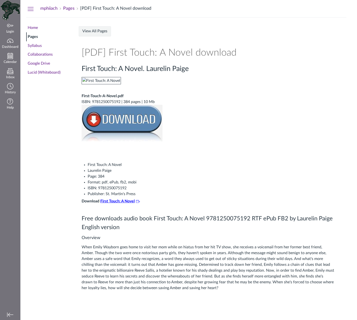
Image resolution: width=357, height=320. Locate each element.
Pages (33, 37)
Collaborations (40, 54)
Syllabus (35, 46)
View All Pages (94, 31)
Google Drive (39, 63)
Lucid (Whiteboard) (44, 72)
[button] (10, 89)
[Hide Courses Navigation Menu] (30, 8)
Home (33, 28)
